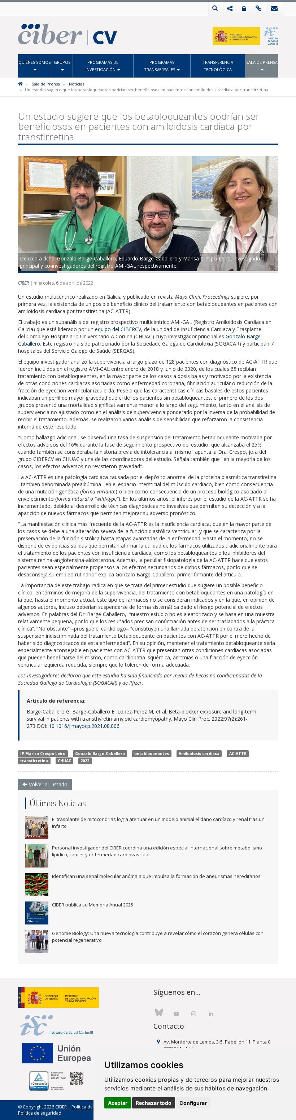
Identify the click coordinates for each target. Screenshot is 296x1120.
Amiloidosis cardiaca (199, 753)
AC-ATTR (238, 753)
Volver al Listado (47, 784)
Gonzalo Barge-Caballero (100, 753)
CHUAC (64, 760)
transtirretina (34, 760)
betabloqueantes (151, 753)
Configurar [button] (193, 1103)
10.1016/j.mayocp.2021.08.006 (84, 725)
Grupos (62, 62)
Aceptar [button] (117, 1103)
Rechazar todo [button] (153, 1103)
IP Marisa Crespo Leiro (42, 753)
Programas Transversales (160, 66)
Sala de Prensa (262, 62)
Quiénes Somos (34, 62)
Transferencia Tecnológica (218, 66)
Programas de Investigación (102, 66)
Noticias (76, 84)
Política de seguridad (39, 1113)
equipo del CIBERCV (118, 329)
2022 (84, 760)
